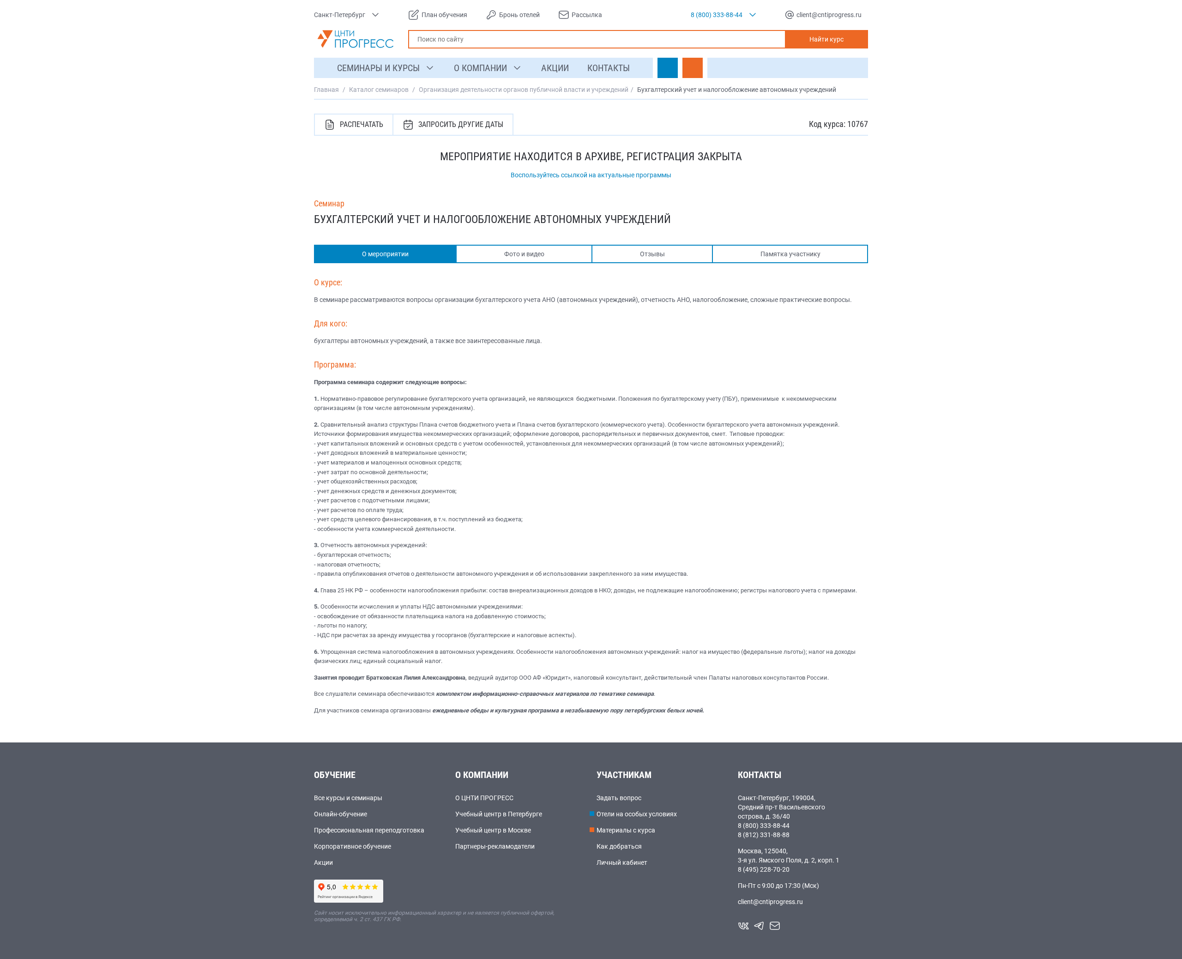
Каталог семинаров (379, 89)
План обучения (444, 14)
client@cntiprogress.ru (770, 901)
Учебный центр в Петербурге (498, 814)
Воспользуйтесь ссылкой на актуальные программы (591, 175)
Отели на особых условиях (637, 814)
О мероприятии (385, 254)
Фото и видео (524, 254)
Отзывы (652, 254)
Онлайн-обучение (340, 814)
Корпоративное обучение (352, 846)
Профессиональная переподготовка (369, 830)
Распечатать (361, 124)
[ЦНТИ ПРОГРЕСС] (355, 39)
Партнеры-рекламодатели (495, 846)
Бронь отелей (519, 14)
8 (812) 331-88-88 (764, 834)
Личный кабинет (622, 862)
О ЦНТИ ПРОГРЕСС (484, 798)
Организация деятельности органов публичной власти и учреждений (523, 89)
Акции (323, 862)
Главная (326, 89)
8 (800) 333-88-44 (764, 825)
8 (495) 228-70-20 (764, 869)
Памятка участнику (790, 254)
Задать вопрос (619, 798)
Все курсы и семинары (348, 798)
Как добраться (619, 846)
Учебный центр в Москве (493, 830)
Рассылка (587, 14)
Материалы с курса (626, 830)
